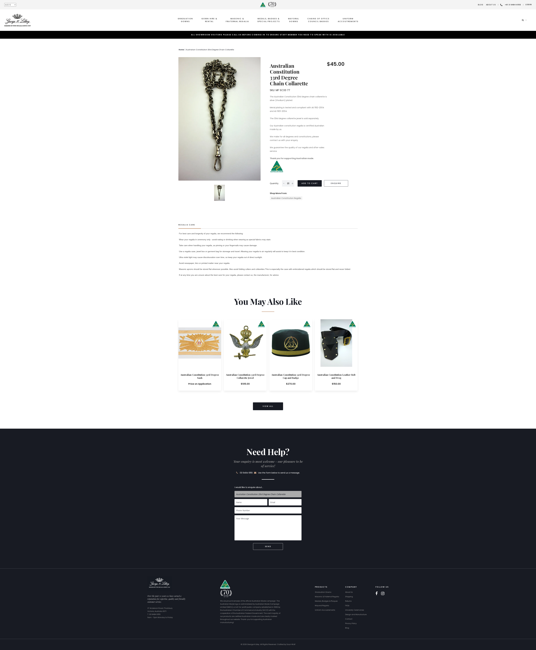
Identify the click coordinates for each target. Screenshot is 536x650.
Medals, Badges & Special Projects (268, 20)
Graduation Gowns (185, 20)
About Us (491, 4)
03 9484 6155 (246, 472)
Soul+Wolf (291, 644)
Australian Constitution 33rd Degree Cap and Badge (290, 376)
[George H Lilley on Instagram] (382, 593)
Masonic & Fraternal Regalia (237, 20)
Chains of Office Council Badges (318, 20)
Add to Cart (310, 183)
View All (268, 406)
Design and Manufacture (356, 614)
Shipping (349, 596)
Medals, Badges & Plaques (326, 601)
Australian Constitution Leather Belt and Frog (336, 376)
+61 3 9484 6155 (513, 4)
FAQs (347, 605)
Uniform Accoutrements (348, 20)
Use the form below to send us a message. (279, 472)
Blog (480, 4)
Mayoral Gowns (293, 20)
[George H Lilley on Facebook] (376, 593)
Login (528, 4)
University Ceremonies (354, 610)
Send (268, 546)
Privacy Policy (351, 623)
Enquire (336, 183)
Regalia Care (186, 224)
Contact (348, 619)
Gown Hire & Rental (209, 20)
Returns (348, 601)
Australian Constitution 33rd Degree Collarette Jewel (245, 376)
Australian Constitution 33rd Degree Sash (199, 376)
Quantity (274, 183)
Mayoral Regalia (322, 605)
